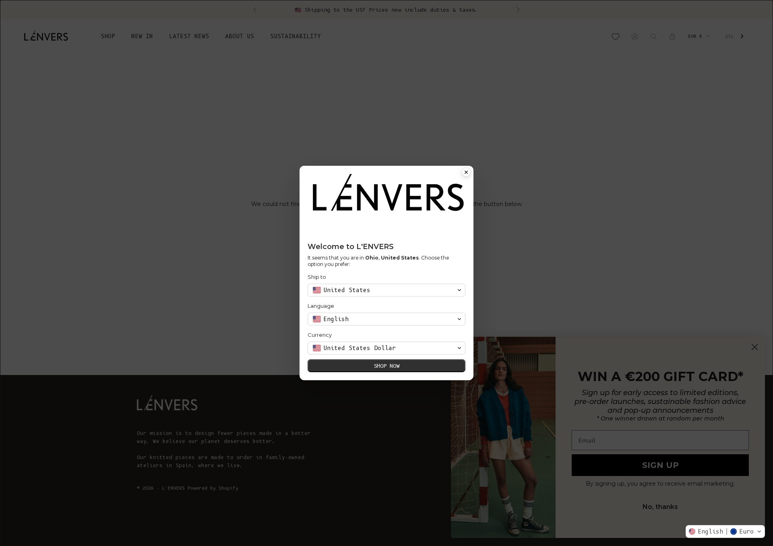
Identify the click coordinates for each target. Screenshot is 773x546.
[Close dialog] (466, 173)
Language (321, 306)
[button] (725, 531)
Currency (320, 335)
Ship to (317, 277)
